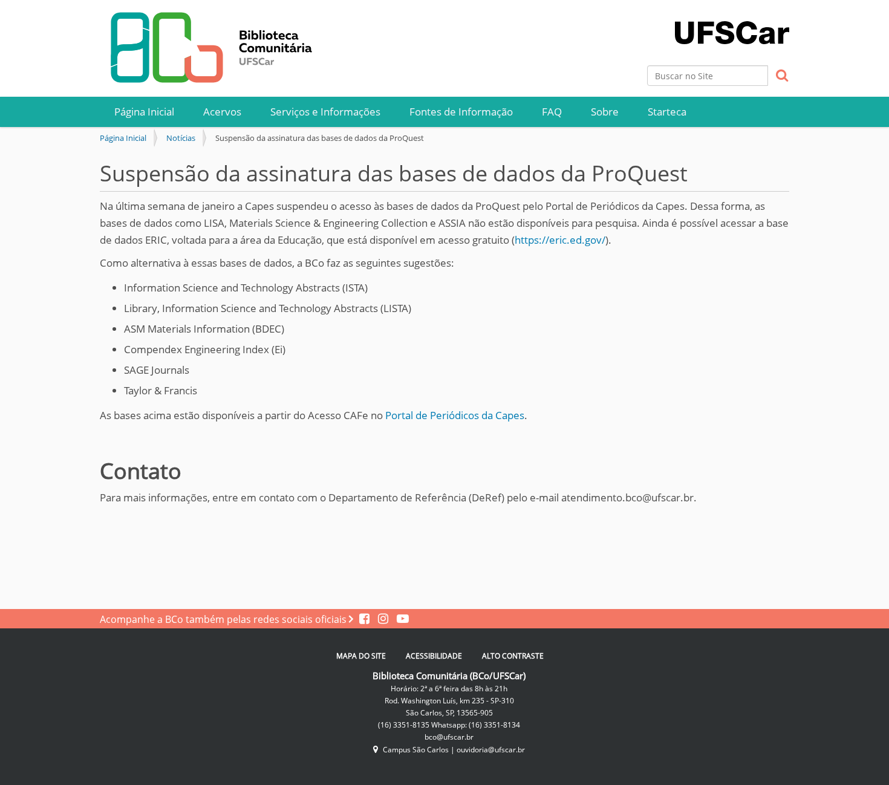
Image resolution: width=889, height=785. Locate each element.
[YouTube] (400, 619)
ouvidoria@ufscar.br (491, 749)
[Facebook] (365, 619)
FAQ (552, 112)
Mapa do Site (361, 656)
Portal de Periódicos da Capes (454, 415)
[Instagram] (381, 619)
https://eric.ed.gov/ (560, 240)
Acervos (222, 112)
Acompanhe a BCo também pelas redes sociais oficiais (224, 619)
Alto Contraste (513, 656)
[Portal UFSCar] (732, 21)
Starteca (667, 112)
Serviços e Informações (325, 112)
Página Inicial (144, 112)
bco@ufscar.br (449, 737)
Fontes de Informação (461, 112)
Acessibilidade (434, 656)
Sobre (605, 112)
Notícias (180, 137)
